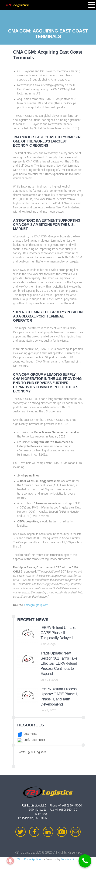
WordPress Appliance (30, 859)
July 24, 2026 (49, 679)
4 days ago (48, 644)
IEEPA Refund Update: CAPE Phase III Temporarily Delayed (58, 633)
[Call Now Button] (85, 861)
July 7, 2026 (48, 710)
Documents (30, 733)
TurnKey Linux (70, 859)
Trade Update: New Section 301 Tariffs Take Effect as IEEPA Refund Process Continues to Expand (59, 663)
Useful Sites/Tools (34, 739)
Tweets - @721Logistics (31, 752)
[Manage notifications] (10, 861)
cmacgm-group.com (36, 605)
